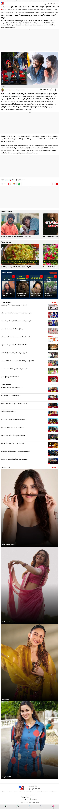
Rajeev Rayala (8, 90)
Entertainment (11, 12)
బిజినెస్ (37, 6)
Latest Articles (6, 302)
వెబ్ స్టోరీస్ (42, 6)
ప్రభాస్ (56, 9)
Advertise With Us (18, 792)
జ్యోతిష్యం (10, 9)
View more (52, 272)
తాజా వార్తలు (5, 6)
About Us (11, 792)
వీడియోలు (30, 9)
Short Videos (7, 273)
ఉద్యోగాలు (4, 9)
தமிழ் (31, 1)
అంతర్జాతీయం (37, 9)
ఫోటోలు (33, 6)
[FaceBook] (26, 789)
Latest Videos (6, 385)
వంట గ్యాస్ (43, 9)
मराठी (15, 1)
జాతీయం (54, 6)
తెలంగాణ (25, 6)
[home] (1, 6)
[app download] (45, 4)
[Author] (2, 90)
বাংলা (24, 1)
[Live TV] (53, 3)
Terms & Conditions (52, 792)
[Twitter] (29, 789)
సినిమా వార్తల (8, 180)
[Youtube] (9, 184)
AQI (51, 3)
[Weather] (48, 3)
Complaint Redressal (28, 792)
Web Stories (5, 467)
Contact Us (4, 792)
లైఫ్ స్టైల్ (29, 6)
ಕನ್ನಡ (11, 1)
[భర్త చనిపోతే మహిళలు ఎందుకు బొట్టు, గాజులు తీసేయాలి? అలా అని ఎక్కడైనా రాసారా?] (36, 286)
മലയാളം (35, 1)
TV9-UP (43, 1)
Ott (16, 12)
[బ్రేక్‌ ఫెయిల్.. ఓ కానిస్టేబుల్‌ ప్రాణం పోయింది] (50, 286)
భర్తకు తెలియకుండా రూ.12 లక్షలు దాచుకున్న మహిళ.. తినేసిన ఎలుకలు (22, 294)
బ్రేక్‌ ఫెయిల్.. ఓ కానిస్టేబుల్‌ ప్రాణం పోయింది (48, 294)
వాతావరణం (24, 9)
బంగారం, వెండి (50, 9)
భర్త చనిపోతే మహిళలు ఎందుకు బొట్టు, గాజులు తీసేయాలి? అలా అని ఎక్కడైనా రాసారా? (36, 294)
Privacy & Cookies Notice (41, 792)
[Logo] (2, 3)
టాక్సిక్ (19, 9)
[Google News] (39, 789)
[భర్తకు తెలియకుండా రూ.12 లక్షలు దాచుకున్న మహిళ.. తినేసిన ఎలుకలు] (22, 286)
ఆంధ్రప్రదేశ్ (20, 6)
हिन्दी (6, 1)
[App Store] (34, 799)
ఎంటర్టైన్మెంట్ (11, 6)
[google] (45, 89)
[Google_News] (14, 184)
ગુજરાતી (20, 1)
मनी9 (39, 1)
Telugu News (4, 12)
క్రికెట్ (16, 6)
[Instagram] (33, 789)
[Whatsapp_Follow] (19, 184)
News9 (2, 1)
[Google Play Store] (25, 798)
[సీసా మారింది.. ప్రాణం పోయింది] (8, 286)
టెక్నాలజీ (15, 9)
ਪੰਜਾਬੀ (27, 1)
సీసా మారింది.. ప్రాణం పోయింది (7, 294)
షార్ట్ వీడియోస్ (48, 6)
